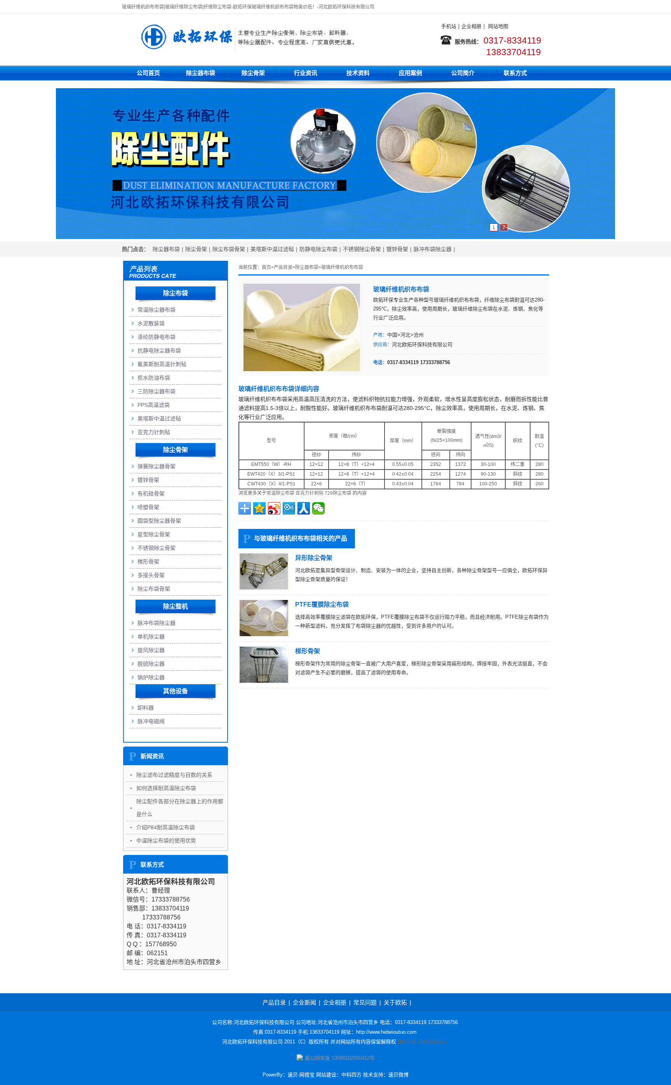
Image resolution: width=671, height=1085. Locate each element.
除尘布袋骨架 (228, 249)
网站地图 (498, 26)
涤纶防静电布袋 (156, 337)
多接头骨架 (151, 575)
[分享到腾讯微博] (289, 508)
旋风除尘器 (151, 650)
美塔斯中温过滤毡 (272, 249)
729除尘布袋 (338, 493)
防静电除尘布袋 (318, 249)
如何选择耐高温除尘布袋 (166, 788)
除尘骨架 (253, 73)
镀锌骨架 (397, 249)
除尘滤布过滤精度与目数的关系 (174, 775)
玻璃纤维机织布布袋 (342, 267)
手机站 (448, 26)
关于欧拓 (395, 1002)
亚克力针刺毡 (309, 493)
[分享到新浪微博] (274, 508)
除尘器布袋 (200, 73)
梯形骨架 (307, 651)
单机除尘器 (151, 636)
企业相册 (471, 26)
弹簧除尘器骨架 (156, 466)
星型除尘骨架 (153, 534)
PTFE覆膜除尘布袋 (322, 604)
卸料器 (145, 708)
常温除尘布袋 (280, 493)
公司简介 (463, 73)
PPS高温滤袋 (153, 405)
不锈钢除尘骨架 (362, 249)
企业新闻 (304, 1002)
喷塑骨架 (148, 507)
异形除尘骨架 (313, 558)
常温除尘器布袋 (156, 310)
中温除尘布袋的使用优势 (166, 840)
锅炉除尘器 (151, 677)
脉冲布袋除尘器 (433, 249)
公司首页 (148, 73)
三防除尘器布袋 (156, 391)
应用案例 (410, 73)
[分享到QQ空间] (259, 508)
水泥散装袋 (151, 323)
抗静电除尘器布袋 (159, 350)
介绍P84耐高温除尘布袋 (165, 827)
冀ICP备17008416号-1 (422, 1042)
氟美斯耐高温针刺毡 (161, 364)
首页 (266, 267)
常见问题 (365, 1002)
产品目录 (283, 267)
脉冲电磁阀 (151, 721)
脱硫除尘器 (151, 664)
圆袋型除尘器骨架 (159, 521)
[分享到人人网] (303, 508)
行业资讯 (305, 73)
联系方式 (515, 73)
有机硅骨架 (151, 493)
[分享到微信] (318, 508)
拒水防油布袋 (153, 378)
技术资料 (358, 73)
